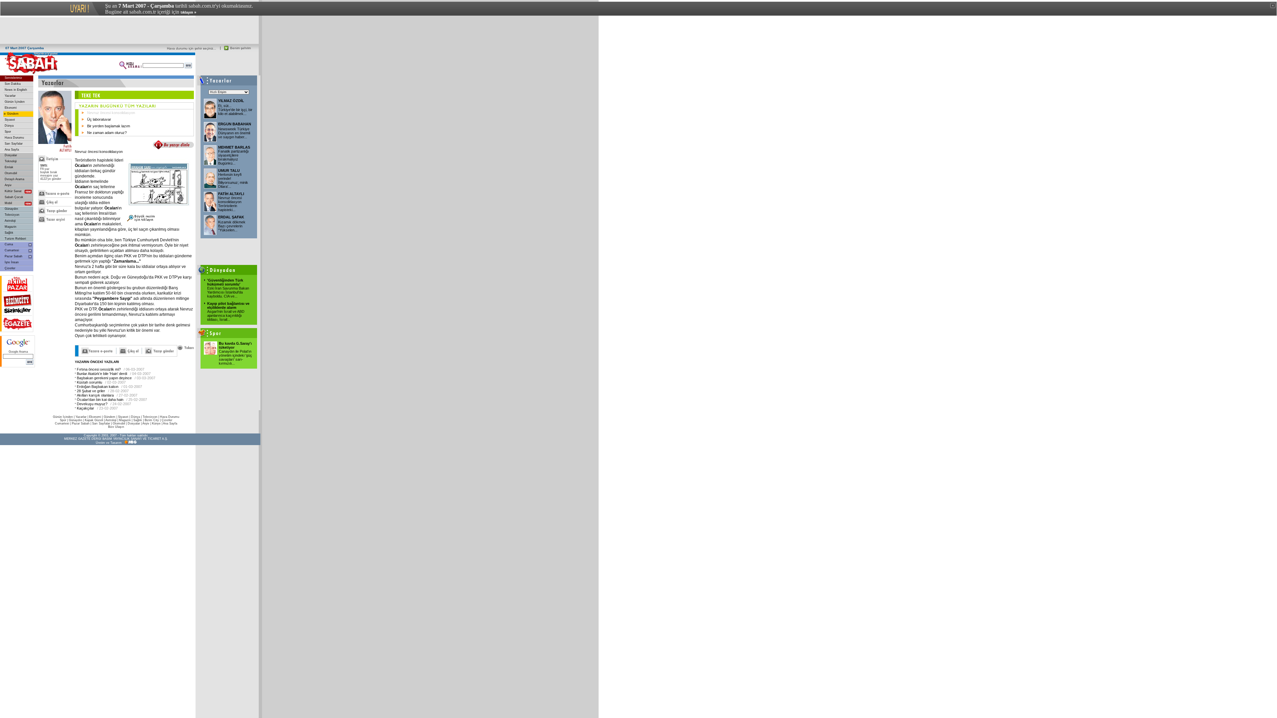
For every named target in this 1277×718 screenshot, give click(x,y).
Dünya (9, 125)
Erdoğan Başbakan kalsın (97, 387)
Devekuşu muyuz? (92, 404)
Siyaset (10, 119)
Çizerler (10, 268)
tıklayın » (188, 12)
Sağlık (9, 232)
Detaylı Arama (14, 179)
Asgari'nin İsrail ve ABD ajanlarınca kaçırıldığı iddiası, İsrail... (225, 315)
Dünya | (137, 417)
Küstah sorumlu (89, 382)
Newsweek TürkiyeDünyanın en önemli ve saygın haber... (234, 133)
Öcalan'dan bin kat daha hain (100, 400)
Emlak (9, 167)
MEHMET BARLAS (234, 147)
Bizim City (152, 420)
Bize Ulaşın (116, 426)
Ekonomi (11, 107)
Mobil (8, 203)
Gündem (13, 113)
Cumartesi (12, 250)
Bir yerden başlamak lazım (108, 126)
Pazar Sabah (13, 256)
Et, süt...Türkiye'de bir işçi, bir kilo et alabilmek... (235, 110)
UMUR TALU (229, 171)
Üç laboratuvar (99, 119)
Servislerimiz (13, 77)
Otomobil (11, 173)
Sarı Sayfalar (14, 143)
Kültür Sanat (13, 191)
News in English (16, 89)
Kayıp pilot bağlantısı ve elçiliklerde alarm (228, 305)
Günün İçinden (15, 101)
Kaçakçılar (85, 408)
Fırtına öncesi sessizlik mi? (99, 369)
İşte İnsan (12, 262)
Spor (8, 131)
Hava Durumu (14, 137)
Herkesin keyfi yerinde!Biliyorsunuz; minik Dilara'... (233, 180)
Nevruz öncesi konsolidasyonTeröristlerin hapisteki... (230, 204)
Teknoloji (11, 161)
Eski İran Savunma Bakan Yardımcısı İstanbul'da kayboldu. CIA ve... (228, 292)
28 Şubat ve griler (91, 391)
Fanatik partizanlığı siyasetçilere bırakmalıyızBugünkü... (233, 157)
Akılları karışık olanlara (95, 395)
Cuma (9, 244)
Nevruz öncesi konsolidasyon (111, 113)
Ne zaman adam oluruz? (107, 133)
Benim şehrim (240, 48)
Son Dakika (13, 83)
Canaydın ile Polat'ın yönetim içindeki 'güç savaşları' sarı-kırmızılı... (235, 357)
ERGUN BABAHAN (234, 124)
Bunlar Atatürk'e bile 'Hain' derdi (102, 374)
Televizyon (12, 214)
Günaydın (11, 208)
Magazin (10, 226)
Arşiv (8, 185)
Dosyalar (11, 155)
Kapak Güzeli (94, 420)
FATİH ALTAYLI (231, 194)
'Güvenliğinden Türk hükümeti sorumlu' (225, 282)
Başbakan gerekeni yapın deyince (104, 378)
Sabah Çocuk (14, 197)
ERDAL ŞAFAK (231, 217)
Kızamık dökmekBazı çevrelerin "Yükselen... (231, 226)
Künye (156, 423)
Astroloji (10, 220)
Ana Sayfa (12, 149)
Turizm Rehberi (15, 238)
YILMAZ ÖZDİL (231, 101)
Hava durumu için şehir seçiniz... (191, 48)
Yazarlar (10, 95)
